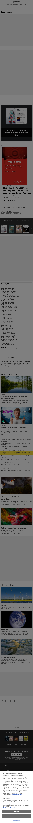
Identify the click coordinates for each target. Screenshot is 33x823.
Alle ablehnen (16, 816)
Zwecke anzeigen (16, 820)
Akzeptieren (16, 811)
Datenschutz (14, 794)
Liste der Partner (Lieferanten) (9, 807)
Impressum (19, 794)
